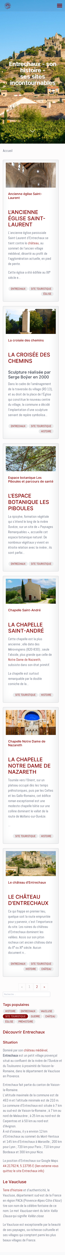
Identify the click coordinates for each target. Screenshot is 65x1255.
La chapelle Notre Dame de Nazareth (29, 765)
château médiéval (35, 1050)
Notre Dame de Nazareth (24, 659)
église (47, 294)
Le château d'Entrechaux (27, 882)
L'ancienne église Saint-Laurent (26, 218)
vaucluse (46, 1011)
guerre (35, 1016)
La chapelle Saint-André (26, 627)
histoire (46, 431)
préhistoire (25, 1021)
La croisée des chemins (26, 340)
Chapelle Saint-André (24, 610)
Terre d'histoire (13, 1190)
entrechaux (18, 289)
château (33, 243)
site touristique (41, 289)
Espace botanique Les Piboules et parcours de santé (30, 479)
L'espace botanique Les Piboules (28, 502)
